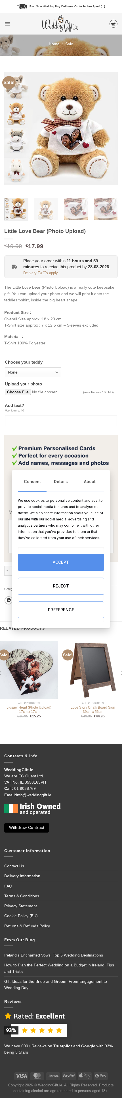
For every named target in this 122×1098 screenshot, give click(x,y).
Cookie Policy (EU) (21, 915)
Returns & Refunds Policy (27, 926)
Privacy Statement (20, 906)
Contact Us (14, 866)
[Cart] (113, 24)
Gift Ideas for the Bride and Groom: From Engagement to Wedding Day (55, 984)
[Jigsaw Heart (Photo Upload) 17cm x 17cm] (29, 670)
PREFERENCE (61, 609)
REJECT (61, 586)
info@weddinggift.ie (33, 795)
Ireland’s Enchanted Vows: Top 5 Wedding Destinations (53, 955)
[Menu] (7, 23)
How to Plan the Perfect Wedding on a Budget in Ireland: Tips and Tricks (59, 968)
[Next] (108, 128)
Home (54, 44)
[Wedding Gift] (59, 24)
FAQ (8, 886)
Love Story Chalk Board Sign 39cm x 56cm (93, 709)
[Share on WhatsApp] (9, 600)
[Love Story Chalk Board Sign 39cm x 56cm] (93, 670)
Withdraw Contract (26, 827)
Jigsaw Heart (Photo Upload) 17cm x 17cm (29, 709)
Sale (69, 44)
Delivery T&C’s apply (40, 273)
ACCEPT (61, 562)
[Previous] (14, 128)
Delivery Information (22, 876)
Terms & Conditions (21, 896)
